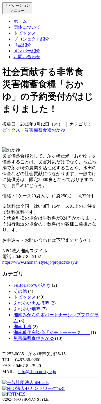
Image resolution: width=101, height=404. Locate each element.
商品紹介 (22, 44)
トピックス (24, 33)
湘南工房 (22, 326)
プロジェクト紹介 (31, 39)
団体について (26, 27)
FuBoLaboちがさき (32, 285)
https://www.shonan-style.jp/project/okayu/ (40, 262)
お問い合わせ (26, 56)
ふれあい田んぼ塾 (31, 303)
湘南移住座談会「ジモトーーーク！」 (51, 332)
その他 (20, 291)
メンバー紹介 (26, 50)
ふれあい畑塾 (26, 308)
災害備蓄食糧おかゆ (45, 130)
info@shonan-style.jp (37, 371)
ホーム (20, 21)
